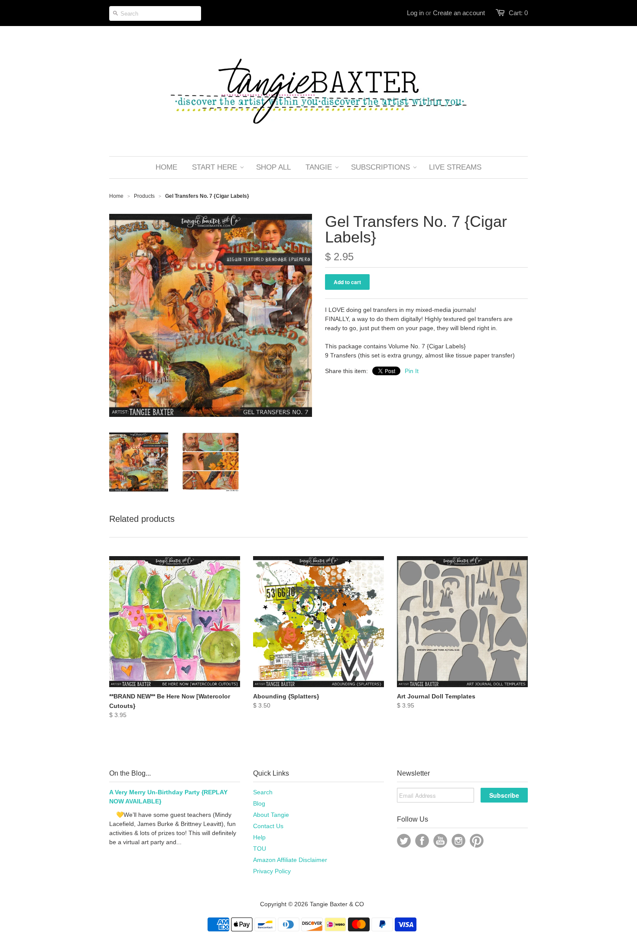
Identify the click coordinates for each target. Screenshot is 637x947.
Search (263, 792)
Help (259, 837)
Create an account (459, 12)
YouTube (440, 841)
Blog (259, 803)
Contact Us (268, 825)
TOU (259, 848)
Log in (415, 12)
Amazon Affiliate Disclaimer (290, 859)
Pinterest (477, 841)
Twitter (404, 841)
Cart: (518, 12)
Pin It (412, 370)
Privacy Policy (272, 871)
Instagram (458, 841)
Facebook (422, 841)
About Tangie (271, 814)
